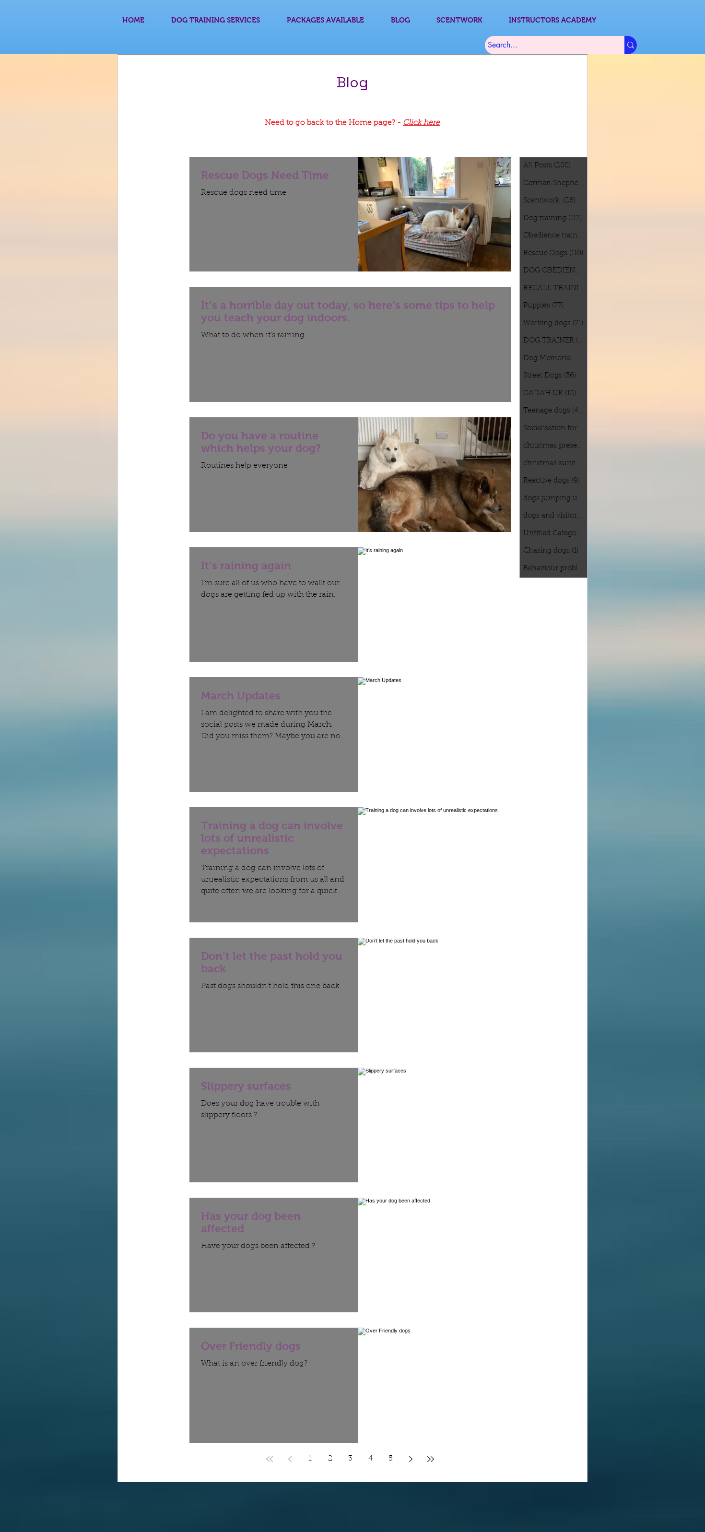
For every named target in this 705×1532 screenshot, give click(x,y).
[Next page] (410, 1459)
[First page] (269, 1459)
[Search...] (630, 45)
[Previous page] (289, 1459)
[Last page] (430, 1459)
